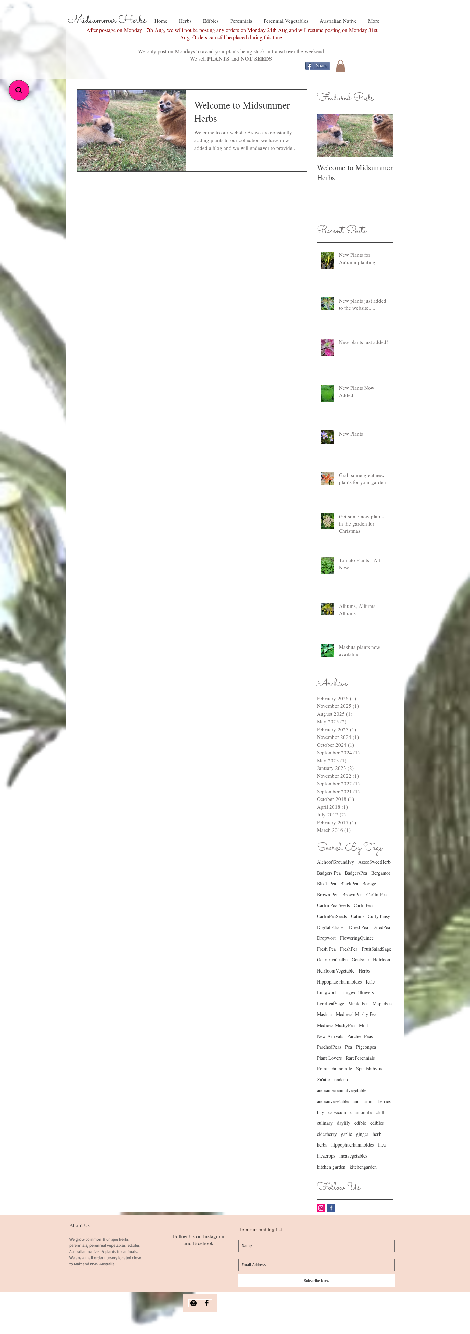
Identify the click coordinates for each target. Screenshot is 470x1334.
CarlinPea (363, 905)
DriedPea (381, 927)
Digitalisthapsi (331, 927)
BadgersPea (356, 872)
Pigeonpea (366, 1046)
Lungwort (326, 992)
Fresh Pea (326, 949)
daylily (343, 1123)
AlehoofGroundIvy (335, 861)
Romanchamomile (334, 1068)
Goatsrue (360, 959)
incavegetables (353, 1155)
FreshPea (348, 949)
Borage (369, 883)
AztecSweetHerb (374, 861)
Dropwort (326, 938)
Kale (370, 981)
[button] (340, 66)
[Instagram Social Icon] (321, 1208)
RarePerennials (360, 1058)
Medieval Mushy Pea (356, 1014)
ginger (362, 1134)
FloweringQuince (357, 938)
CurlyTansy (379, 916)
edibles (377, 1123)
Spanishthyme (369, 1068)
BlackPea (349, 883)
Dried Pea (358, 927)
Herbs (364, 970)
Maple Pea (358, 1003)
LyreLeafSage (330, 1003)
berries (384, 1101)
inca (382, 1144)
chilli (381, 1112)
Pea (348, 1046)
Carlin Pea (376, 894)
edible (360, 1123)
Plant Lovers (329, 1058)
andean (341, 1079)
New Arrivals (330, 1036)
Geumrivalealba (332, 959)
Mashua (324, 1014)
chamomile (361, 1112)
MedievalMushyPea (336, 1025)
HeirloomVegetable (335, 970)
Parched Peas (360, 1036)
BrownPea (352, 894)
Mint (363, 1025)
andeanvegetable (333, 1101)
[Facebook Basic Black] (206, 1303)
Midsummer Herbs (107, 20)
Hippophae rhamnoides (339, 981)
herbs (322, 1144)
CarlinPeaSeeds (332, 916)
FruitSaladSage (376, 949)
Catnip (357, 916)
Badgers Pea (329, 872)
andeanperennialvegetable (341, 1090)
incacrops (326, 1155)
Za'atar (323, 1079)
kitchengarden (363, 1166)
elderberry (327, 1134)
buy (320, 1112)
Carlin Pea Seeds (333, 905)
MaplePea (382, 1003)
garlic (346, 1134)
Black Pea (326, 883)
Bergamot (380, 872)
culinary (325, 1123)
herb (377, 1134)
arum (369, 1101)
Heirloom (382, 959)
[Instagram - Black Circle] (193, 1303)
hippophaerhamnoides (352, 1144)
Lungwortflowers (357, 992)
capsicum (337, 1112)
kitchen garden (331, 1166)
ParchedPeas (329, 1046)
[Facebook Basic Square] (331, 1208)
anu (356, 1101)
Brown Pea (327, 894)
